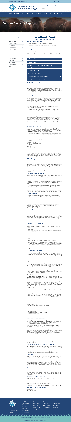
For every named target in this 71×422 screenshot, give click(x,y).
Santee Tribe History (26, 412)
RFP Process (11, 66)
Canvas (19, 1)
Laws (10, 56)
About (10, 13)
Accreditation (49, 417)
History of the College (13, 49)
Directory (11, 1)
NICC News (24, 406)
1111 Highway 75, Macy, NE (14, 410)
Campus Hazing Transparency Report (38, 76)
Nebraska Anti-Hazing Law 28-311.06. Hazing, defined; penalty (42, 66)
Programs (44, 401)
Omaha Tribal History (26, 410)
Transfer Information (46, 407)
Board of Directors (12, 41)
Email (15, 1)
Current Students (36, 13)
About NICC (24, 401)
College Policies (12, 45)
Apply (53, 5)
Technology (35, 409)
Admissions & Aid (18, 13)
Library (34, 401)
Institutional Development (13, 51)
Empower (24, 1)
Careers (60, 5)
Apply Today (55, 401)
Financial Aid (55, 407)
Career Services (58, 13)
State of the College (12, 64)
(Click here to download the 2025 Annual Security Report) (44, 39)
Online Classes (45, 409)
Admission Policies (56, 403)
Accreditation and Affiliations (14, 39)
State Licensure (12, 62)
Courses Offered (46, 403)
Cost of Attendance (56, 405)
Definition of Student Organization (37, 80)
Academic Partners (46, 405)
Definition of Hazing (33, 59)
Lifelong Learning (47, 13)
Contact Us (48, 5)
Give (56, 5)
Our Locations (11, 60)
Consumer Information (37, 407)
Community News (12, 47)
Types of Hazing (32, 62)
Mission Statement (12, 58)
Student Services (36, 403)
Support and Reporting (34, 73)
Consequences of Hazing (34, 70)
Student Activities (36, 405)
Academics (26, 13)
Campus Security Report (16, 37)
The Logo (11, 68)
